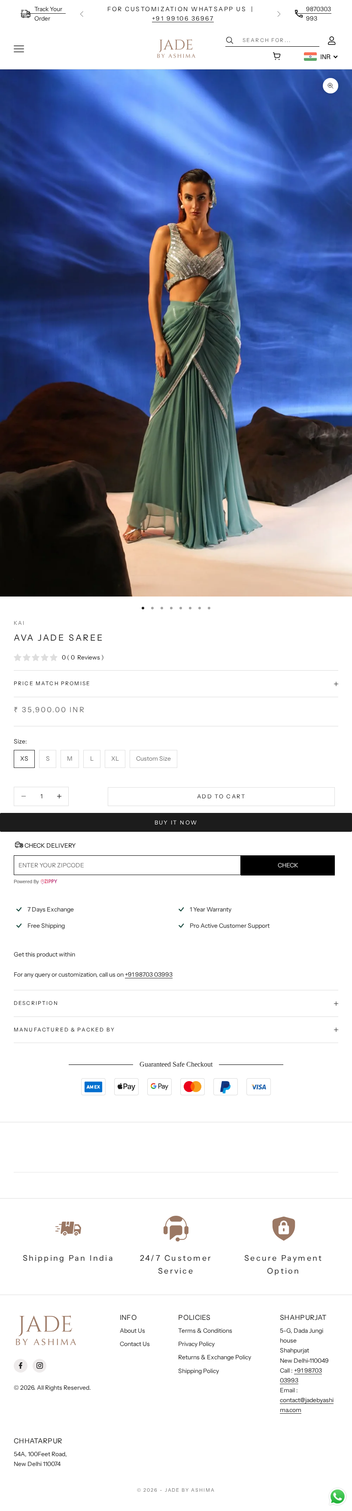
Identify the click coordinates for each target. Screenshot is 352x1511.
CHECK (288, 865)
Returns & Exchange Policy (214, 1357)
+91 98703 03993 (149, 974)
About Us (132, 1330)
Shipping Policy (198, 1371)
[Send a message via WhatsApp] (338, 1497)
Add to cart (221, 796)
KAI (19, 623)
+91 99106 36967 (183, 18)
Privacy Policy (196, 1344)
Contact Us (135, 1344)
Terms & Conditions (205, 1330)
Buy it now (176, 822)
